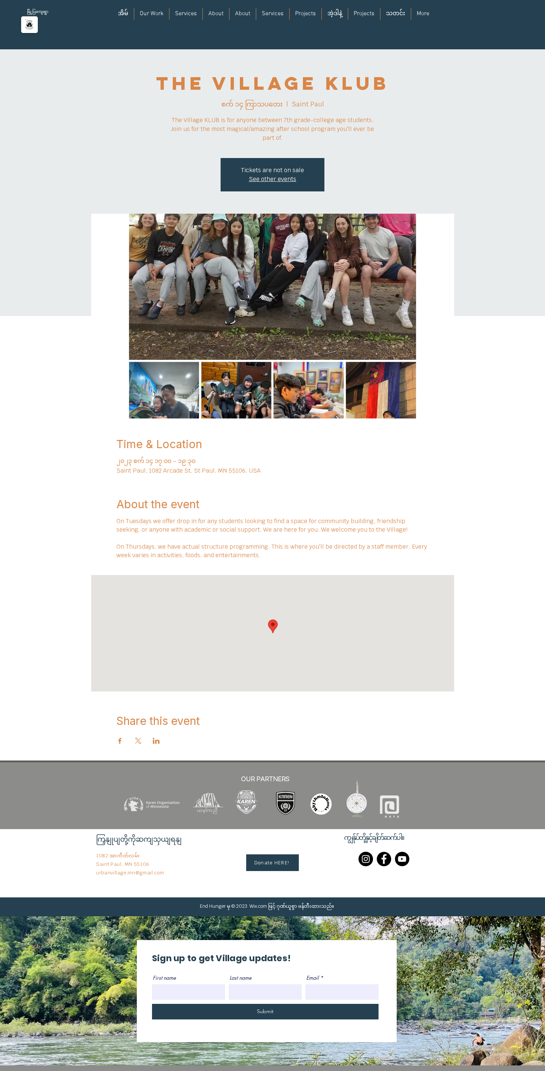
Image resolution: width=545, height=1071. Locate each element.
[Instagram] (366, 859)
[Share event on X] (138, 741)
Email (312, 977)
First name (164, 977)
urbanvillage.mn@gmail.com (130, 873)
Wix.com (258, 906)
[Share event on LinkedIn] (156, 741)
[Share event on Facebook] (119, 741)
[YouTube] (402, 859)
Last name (240, 977)
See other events (272, 179)
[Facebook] (384, 859)
